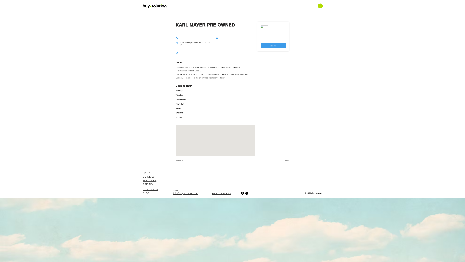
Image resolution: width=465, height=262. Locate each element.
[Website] (177, 42)
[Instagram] (242, 193)
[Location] (177, 53)
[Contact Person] (217, 38)
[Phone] (177, 38)
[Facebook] (246, 193)
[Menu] (320, 6)
